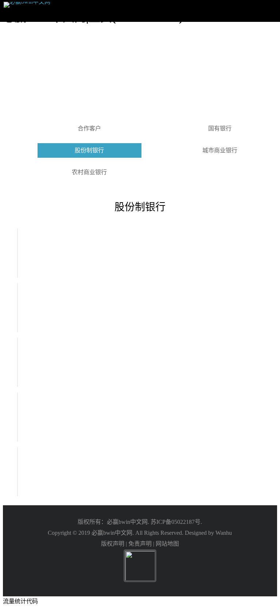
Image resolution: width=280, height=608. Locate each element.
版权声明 (112, 544)
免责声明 (140, 544)
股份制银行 (89, 150)
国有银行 (220, 128)
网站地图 (167, 544)
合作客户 (89, 128)
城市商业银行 (219, 150)
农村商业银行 (89, 172)
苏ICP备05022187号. (176, 522)
